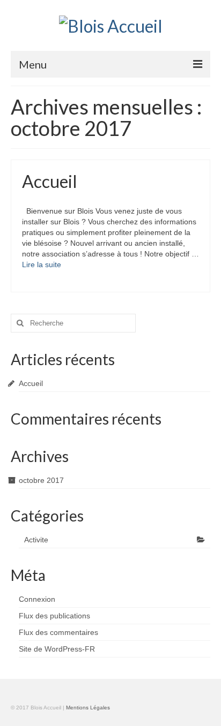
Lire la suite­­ (41, 264)
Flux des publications (54, 615)
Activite (36, 539)
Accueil (31, 383)
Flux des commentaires (58, 632)
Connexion (37, 599)
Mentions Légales (88, 707)
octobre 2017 (41, 480)
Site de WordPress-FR (57, 649)
